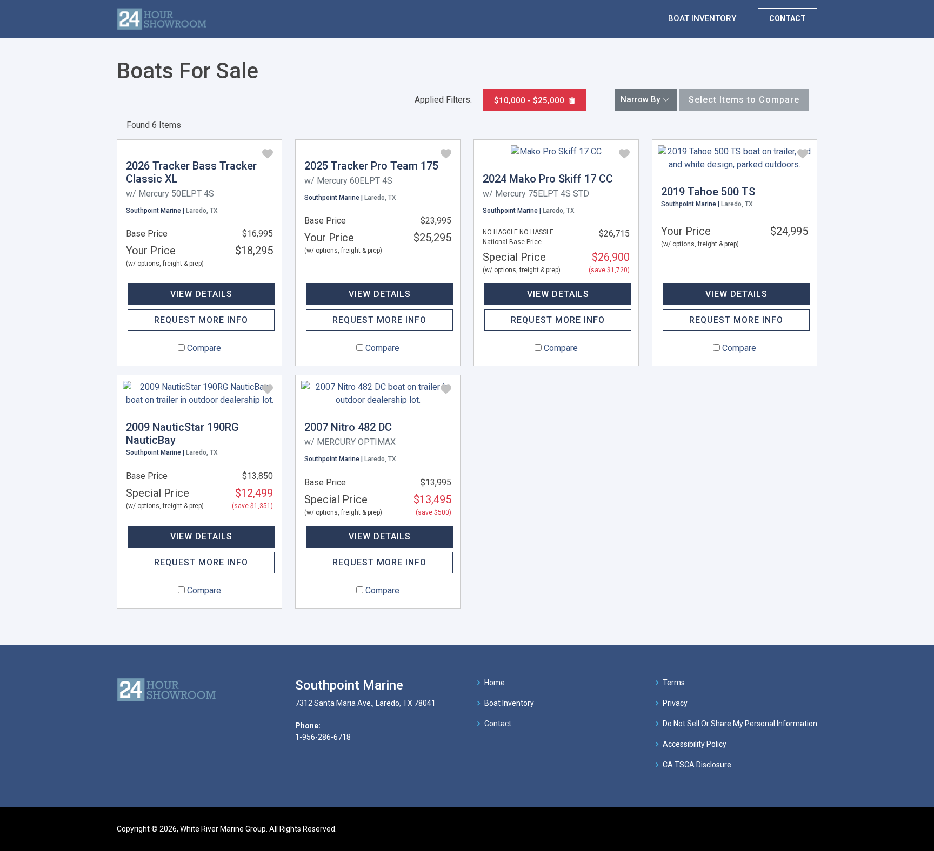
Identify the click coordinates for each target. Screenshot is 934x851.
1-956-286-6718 (323, 737)
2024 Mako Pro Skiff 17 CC (548, 178)
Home (494, 682)
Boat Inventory (509, 703)
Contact (497, 723)
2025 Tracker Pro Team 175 (371, 165)
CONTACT (787, 18)
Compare (204, 348)
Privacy (675, 703)
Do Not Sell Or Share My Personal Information (740, 723)
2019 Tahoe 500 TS (708, 191)
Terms (674, 682)
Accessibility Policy (694, 744)
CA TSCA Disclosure (697, 764)
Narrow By (640, 99)
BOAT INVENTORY (702, 18)
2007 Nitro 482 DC (348, 427)
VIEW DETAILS (201, 294)
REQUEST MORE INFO (201, 320)
